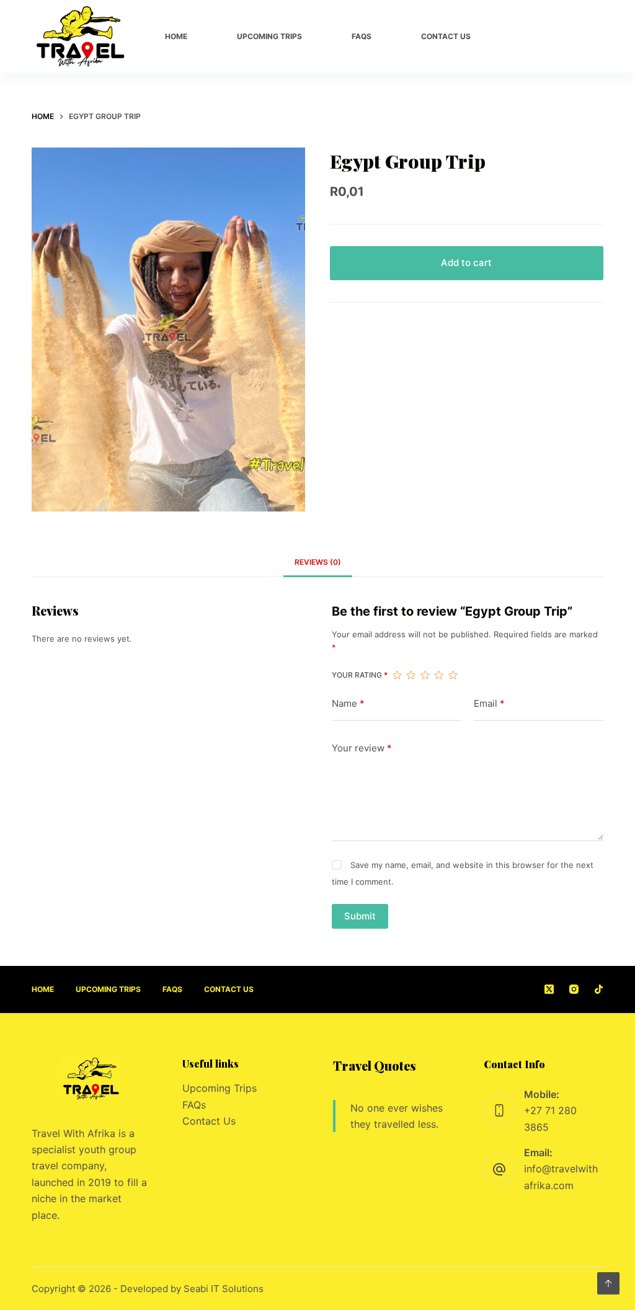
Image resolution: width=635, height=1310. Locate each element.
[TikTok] (591, 36)
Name (348, 703)
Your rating (360, 674)
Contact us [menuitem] (446, 36)
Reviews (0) (318, 562)
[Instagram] (559, 36)
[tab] (317, 562)
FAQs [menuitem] (361, 36)
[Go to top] (608, 1283)
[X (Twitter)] (526, 36)
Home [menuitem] (176, 36)
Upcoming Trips (219, 1088)
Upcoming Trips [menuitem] (269, 36)
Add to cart (466, 262)
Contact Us (209, 1121)
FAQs (194, 1105)
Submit (360, 916)
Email (489, 703)
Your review (362, 748)
